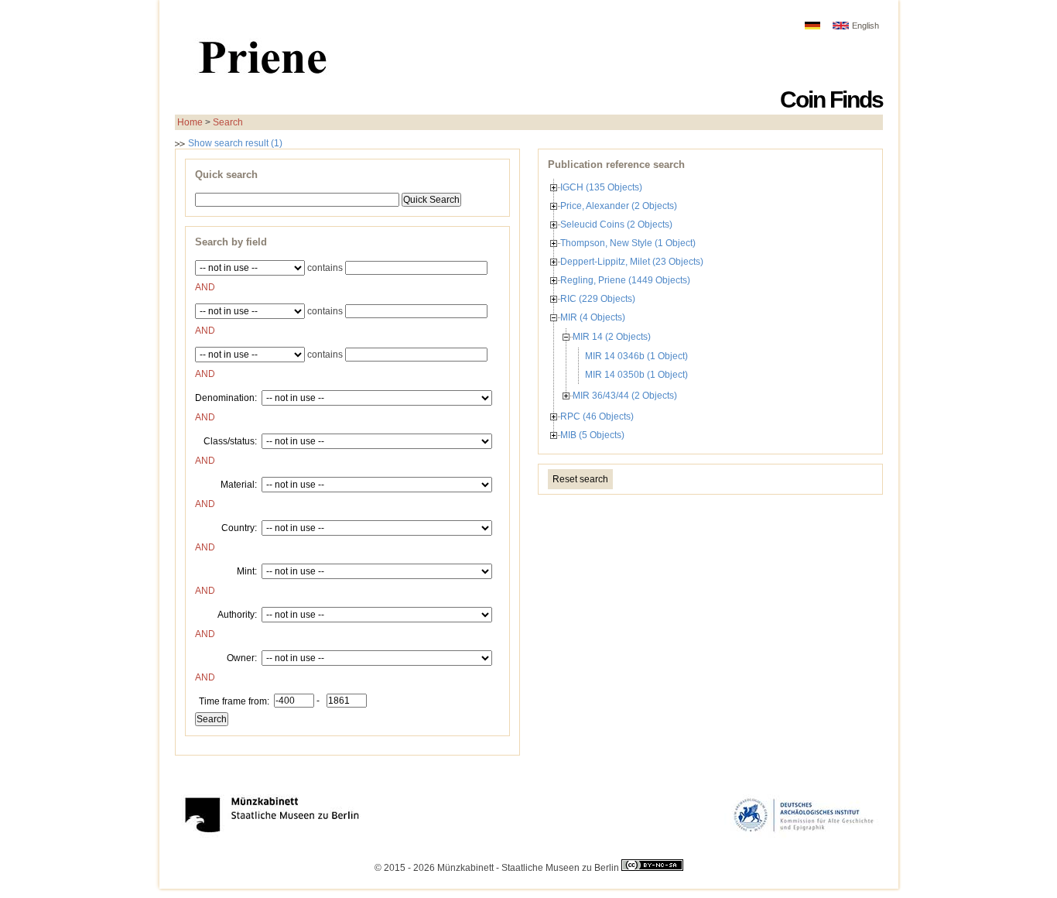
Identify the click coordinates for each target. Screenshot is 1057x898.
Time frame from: (234, 700)
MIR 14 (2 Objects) (612, 336)
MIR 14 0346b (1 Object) (636, 356)
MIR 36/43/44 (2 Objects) (625, 395)
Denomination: (226, 397)
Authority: (237, 614)
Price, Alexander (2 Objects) (618, 206)
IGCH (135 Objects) (601, 187)
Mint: (247, 570)
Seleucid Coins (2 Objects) (616, 224)
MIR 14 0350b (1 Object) (636, 374)
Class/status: (230, 440)
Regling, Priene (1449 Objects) (625, 280)
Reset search (580, 479)
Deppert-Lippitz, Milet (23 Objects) (631, 261)
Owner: (242, 657)
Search (228, 122)
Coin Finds (831, 99)
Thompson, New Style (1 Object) (628, 243)
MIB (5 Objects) (592, 435)
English (865, 25)
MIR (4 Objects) (592, 317)
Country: (239, 527)
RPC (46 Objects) (597, 416)
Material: (239, 483)
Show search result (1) (234, 143)
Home (190, 122)
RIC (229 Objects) (597, 298)
